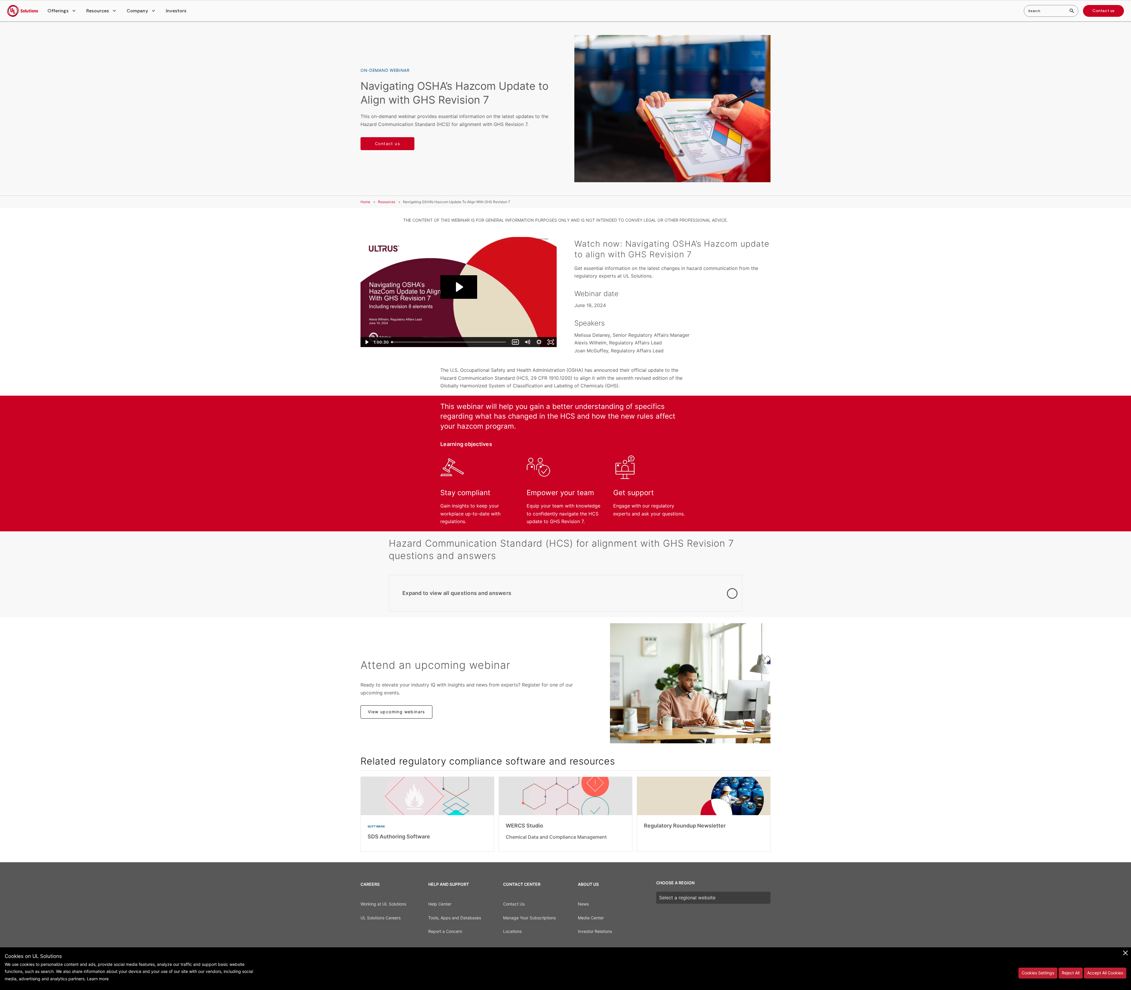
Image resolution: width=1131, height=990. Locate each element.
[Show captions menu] (515, 342)
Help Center (439, 903)
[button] (62, 11)
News (583, 903)
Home (365, 202)
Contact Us (514, 903)
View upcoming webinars (396, 711)
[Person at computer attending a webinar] (690, 683)
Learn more (98, 978)
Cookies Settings (1038, 972)
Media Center (591, 917)
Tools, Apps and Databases (454, 917)
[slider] (449, 342)
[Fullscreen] (551, 342)
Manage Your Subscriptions (529, 917)
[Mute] (527, 342)
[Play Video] (366, 342)
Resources (386, 202)
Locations (512, 931)
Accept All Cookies (1105, 972)
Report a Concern (445, 931)
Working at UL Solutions (383, 903)
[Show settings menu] (539, 342)
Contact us (1103, 11)
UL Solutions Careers (381, 917)
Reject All (1070, 972)
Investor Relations (595, 931)
